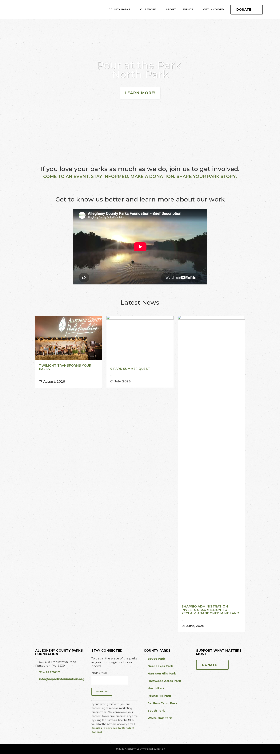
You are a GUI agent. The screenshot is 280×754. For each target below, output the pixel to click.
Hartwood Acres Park (140, 135)
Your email (100, 672)
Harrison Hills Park (68, 149)
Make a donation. (152, 176)
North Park (140, 142)
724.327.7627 (49, 672)
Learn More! (140, 93)
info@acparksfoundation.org (61, 679)
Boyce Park (68, 135)
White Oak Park (211, 149)
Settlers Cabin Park (211, 135)
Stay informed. (110, 176)
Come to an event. (66, 176)
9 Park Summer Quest (130, 369)
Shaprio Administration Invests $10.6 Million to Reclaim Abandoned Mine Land (210, 610)
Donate (243, 9)
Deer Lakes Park (68, 142)
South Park (211, 142)
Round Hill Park (140, 149)
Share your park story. (207, 176)
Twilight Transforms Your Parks (65, 367)
